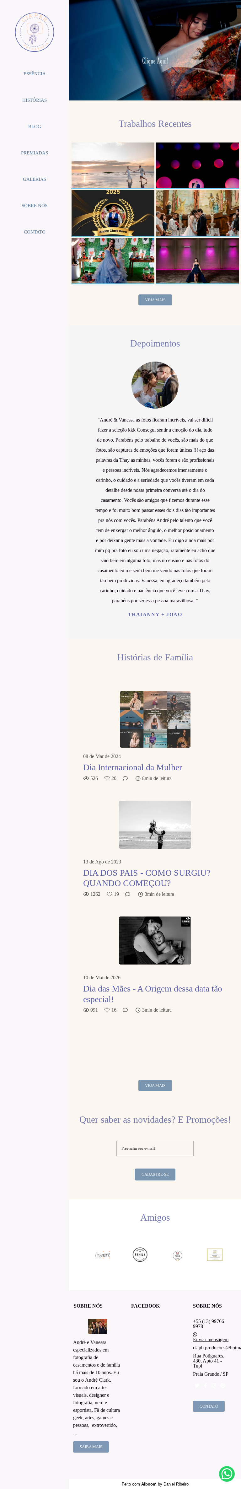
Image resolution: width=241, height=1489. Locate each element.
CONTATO (35, 231)
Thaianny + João (155, 614)
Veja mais (155, 300)
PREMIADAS (34, 152)
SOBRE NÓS (34, 205)
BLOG (34, 126)
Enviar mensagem (210, 1339)
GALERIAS (34, 179)
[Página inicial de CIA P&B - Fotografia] (34, 33)
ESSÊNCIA (35, 73)
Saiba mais (91, 1446)
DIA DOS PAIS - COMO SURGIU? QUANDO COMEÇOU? (146, 878)
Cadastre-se (155, 1174)
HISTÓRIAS (34, 100)
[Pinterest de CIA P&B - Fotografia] (222, 1385)
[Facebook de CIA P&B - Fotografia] (205, 1385)
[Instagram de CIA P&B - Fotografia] (214, 1385)
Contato (209, 1406)
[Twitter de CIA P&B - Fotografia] (197, 1385)
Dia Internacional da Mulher (132, 767)
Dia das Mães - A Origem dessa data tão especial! (152, 994)
